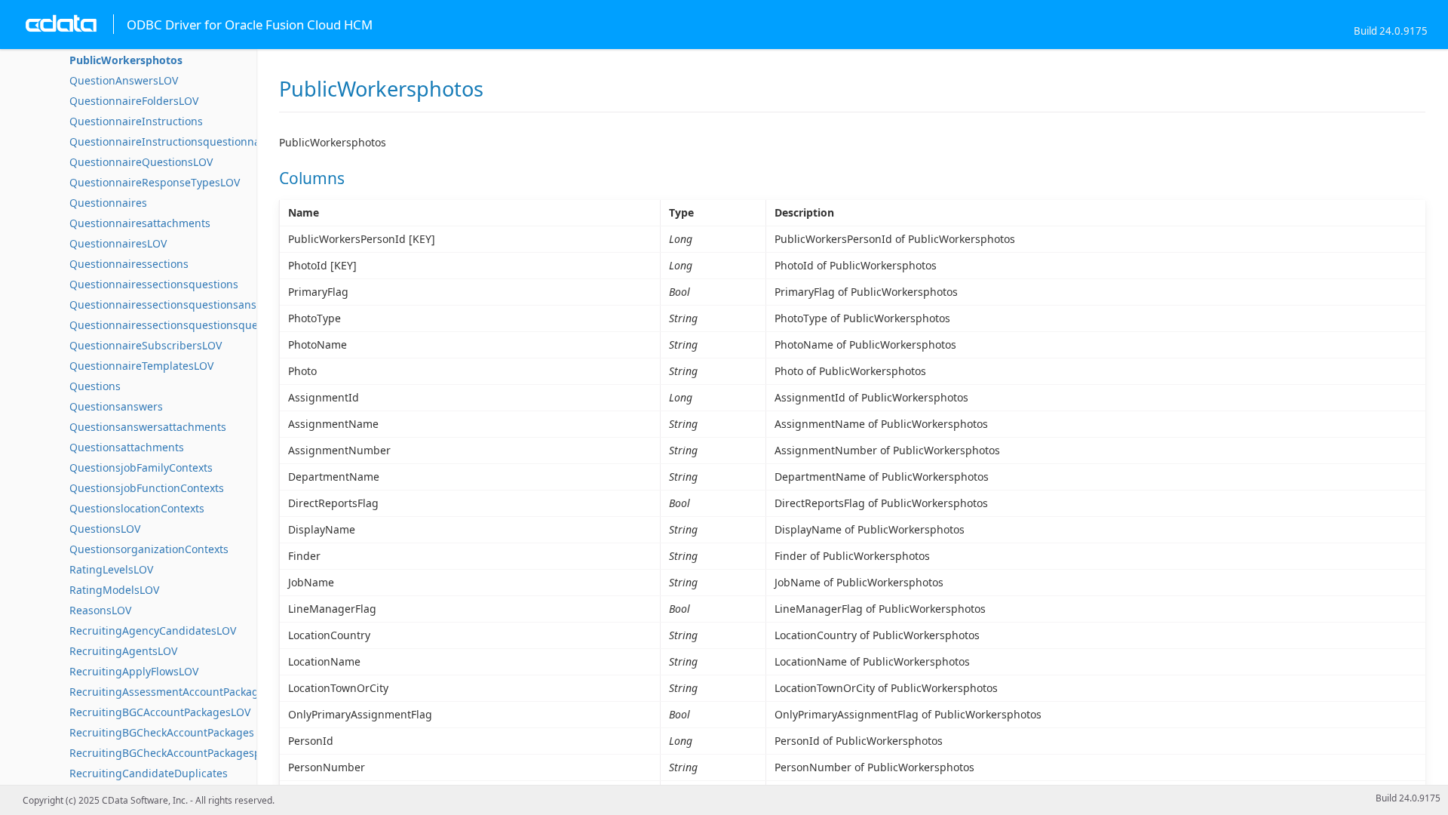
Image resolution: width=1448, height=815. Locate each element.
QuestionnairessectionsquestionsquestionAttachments (208, 325)
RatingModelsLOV (114, 590)
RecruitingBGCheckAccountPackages (161, 732)
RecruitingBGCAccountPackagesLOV (159, 712)
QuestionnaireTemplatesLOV (141, 365)
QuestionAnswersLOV (123, 80)
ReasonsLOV (100, 610)
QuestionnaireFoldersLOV (133, 101)
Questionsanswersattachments (147, 427)
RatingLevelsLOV (111, 569)
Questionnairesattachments (139, 223)
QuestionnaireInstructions (136, 121)
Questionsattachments (126, 447)
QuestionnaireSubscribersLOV (145, 345)
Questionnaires (108, 202)
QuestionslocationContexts (136, 508)
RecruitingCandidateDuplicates (148, 773)
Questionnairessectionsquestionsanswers (175, 304)
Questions (95, 386)
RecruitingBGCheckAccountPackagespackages (185, 753)
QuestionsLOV (104, 528)
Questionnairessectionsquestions (153, 284)
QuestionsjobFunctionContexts (146, 488)
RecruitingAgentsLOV (123, 651)
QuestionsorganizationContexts (149, 549)
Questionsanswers (116, 406)
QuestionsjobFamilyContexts (141, 467)
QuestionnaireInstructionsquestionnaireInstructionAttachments (231, 141)
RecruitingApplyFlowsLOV (133, 671)
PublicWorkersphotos (126, 60)
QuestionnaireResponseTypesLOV (154, 182)
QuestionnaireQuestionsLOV (141, 162)
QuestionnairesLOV (118, 243)
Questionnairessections (129, 264)
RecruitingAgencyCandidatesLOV (152, 630)
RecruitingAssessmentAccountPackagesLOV (179, 691)
